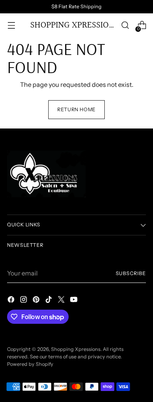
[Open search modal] (125, 25)
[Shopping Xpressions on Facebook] (11, 301)
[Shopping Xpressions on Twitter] (62, 301)
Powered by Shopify (30, 364)
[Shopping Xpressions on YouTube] (74, 301)
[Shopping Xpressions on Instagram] (24, 301)
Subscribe (131, 273)
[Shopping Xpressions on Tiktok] (49, 301)
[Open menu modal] (11, 25)
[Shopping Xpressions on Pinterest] (37, 301)
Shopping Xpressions (75, 349)
